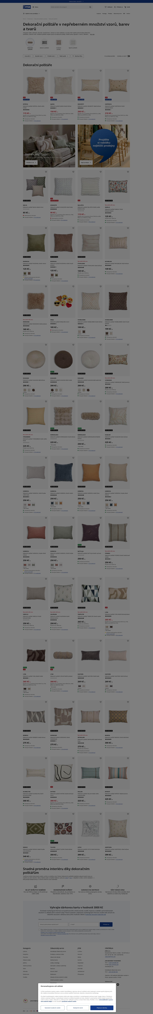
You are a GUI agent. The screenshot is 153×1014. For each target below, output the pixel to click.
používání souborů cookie (69, 1001)
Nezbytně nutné (78, 1008)
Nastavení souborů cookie (52, 1008)
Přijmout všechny (102, 1008)
